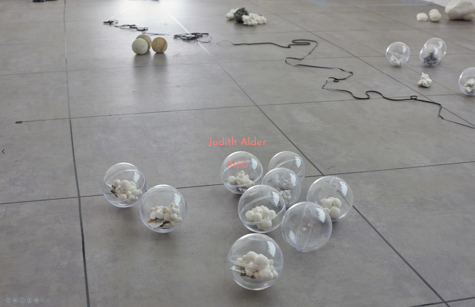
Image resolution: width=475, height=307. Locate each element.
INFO (237, 164)
